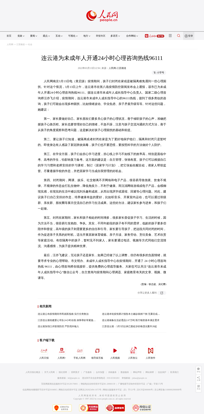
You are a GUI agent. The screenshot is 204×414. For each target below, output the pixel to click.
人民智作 (150, 358)
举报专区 (100, 36)
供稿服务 (112, 372)
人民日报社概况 (33, 372)
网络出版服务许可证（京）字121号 (119, 390)
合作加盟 (100, 372)
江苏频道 (20, 44)
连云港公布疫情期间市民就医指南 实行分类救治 (63, 314)
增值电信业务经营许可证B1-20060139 (98, 384)
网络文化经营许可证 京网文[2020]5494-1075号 (80, 390)
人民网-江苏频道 (117, 68)
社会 (30, 44)
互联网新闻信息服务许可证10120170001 (59, 384)
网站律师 (149, 372)
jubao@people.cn (139, 378)
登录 (190, 36)
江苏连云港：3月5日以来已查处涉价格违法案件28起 (129, 326)
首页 (9, 36)
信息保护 (162, 372)
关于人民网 (49, 372)
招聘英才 (75, 372)
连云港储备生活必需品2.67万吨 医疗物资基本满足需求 (130, 320)
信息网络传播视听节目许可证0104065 (40, 390)
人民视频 (115, 358)
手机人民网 (79, 358)
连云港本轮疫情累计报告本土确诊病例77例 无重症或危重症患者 (136, 314)
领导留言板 (97, 358)
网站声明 (137, 372)
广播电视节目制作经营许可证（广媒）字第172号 (140, 384)
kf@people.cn (74, 378)
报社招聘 (63, 372)
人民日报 (44, 358)
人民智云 (133, 358)
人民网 (10, 44)
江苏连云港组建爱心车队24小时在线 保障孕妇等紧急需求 (68, 320)
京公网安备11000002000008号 (168, 390)
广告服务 (87, 372)
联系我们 (174, 372)
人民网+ (61, 358)
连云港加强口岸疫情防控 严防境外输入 (58, 326)
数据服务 (125, 372)
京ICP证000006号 (145, 390)
